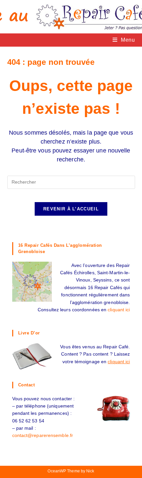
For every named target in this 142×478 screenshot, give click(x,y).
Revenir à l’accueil (71, 208)
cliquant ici (119, 309)
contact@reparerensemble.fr (42, 435)
